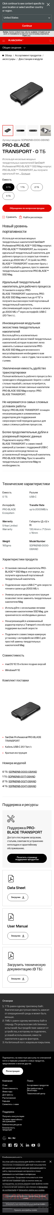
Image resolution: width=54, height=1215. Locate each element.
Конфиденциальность (12, 1157)
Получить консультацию (13, 1116)
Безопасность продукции (8, 1128)
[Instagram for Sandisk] (4, 1145)
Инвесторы (7, 1091)
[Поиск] (50, 40)
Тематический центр (36, 1093)
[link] (9, 217)
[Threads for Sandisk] (39, 1145)
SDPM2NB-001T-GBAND (21, 776)
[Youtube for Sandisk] (33, 1145)
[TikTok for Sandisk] (16, 1145)
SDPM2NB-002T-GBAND (22, 781)
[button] (7, 130)
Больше (25, 173)
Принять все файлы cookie (25, 1210)
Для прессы (7, 1095)
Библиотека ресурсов (12, 1124)
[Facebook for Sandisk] (10, 1145)
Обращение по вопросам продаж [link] (27, 208)
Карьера (6, 1101)
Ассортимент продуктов (38, 1085)
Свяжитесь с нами (10, 1104)
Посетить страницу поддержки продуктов (27, 858)
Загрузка (16, 897)
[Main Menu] (4, 40)
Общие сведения (11, 47)
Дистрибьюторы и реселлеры (35, 1089)
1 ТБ (23, 187)
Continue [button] (27, 25)
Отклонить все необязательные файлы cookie (25, 1204)
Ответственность (10, 1088)
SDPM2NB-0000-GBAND (23, 771)
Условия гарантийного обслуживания (12, 1120)
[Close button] (48, 5)
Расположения (9, 1098)
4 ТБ (8, 196)
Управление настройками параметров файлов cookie (25, 1197)
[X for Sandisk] (22, 1145)
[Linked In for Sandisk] (27, 1145)
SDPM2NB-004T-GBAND (22, 786)
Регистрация (13, 1071)
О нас (5, 1085)
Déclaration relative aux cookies (31, 1190)
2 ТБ (36, 187)
